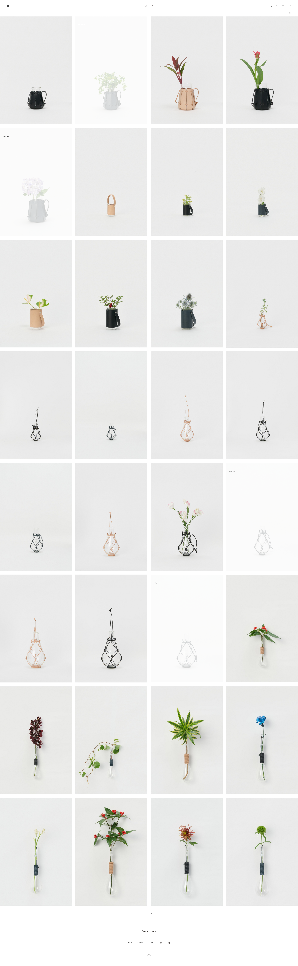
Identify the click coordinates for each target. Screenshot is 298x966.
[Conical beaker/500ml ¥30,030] (36, 123)
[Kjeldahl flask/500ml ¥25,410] (111, 569)
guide (130, 942)
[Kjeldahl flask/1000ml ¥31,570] (36, 681)
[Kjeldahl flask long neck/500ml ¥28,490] (111, 904)
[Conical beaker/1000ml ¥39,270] (187, 123)
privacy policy (141, 942)
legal (152, 942)
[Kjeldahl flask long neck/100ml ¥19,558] (262, 681)
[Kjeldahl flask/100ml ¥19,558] (262, 346)
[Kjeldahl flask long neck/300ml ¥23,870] (187, 793)
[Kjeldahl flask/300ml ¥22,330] (187, 458)
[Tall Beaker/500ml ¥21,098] (36, 346)
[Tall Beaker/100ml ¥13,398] (111, 234)
